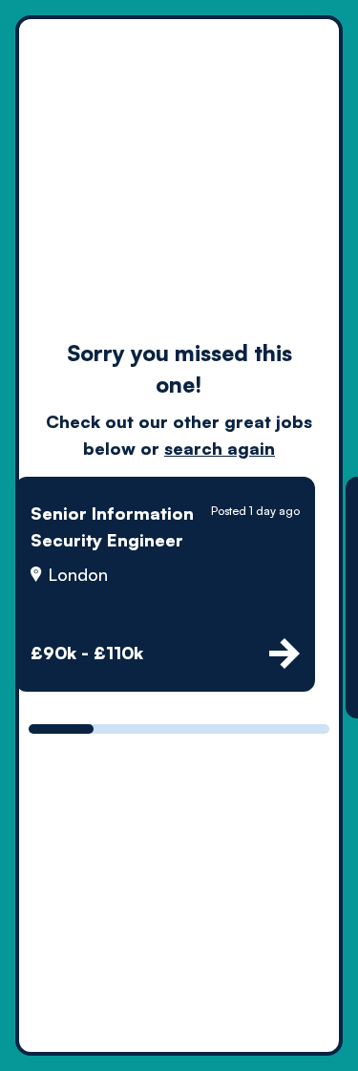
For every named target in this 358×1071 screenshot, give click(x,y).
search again (219, 448)
